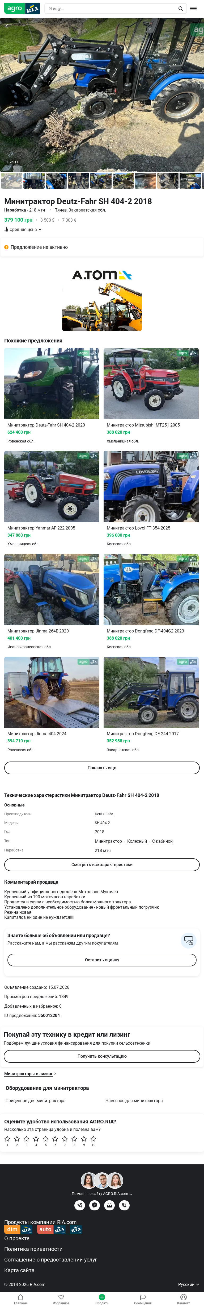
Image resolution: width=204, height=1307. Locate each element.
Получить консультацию (102, 1056)
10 (93, 1145)
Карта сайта (19, 1270)
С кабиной (162, 841)
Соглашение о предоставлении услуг (50, 1259)
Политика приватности (33, 1249)
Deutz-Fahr (104, 814)
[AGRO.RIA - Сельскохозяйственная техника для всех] (24, 8)
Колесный (137, 841)
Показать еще (102, 767)
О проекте (16, 1238)
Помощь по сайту (102, 1194)
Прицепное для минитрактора (36, 1100)
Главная (20, 1303)
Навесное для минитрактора (134, 1100)
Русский (187, 1284)
